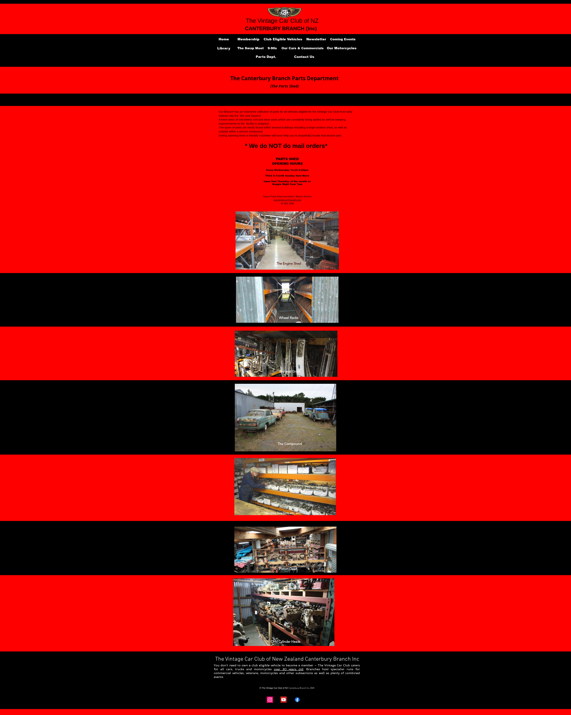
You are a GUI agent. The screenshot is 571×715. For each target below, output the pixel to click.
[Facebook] (297, 700)
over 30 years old (288, 669)
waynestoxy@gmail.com (287, 200)
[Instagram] (270, 700)
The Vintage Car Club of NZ (282, 20)
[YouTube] (283, 700)
